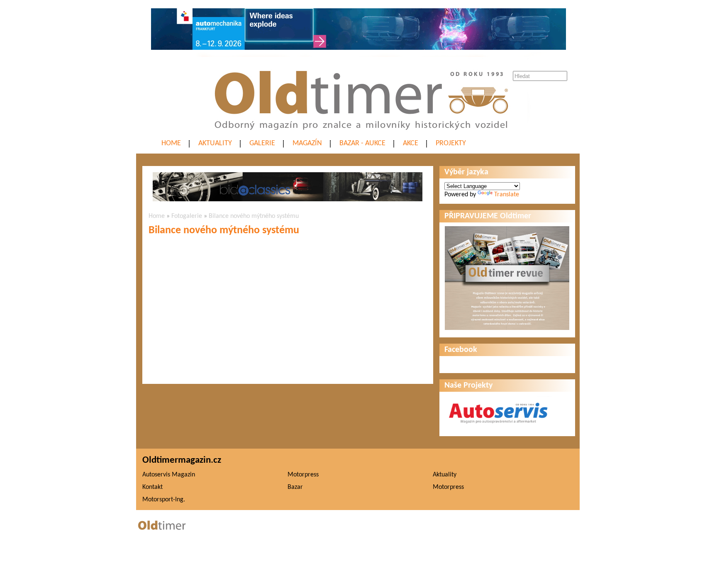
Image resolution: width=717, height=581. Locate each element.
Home (171, 143)
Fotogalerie (186, 216)
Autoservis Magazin (168, 474)
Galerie (262, 143)
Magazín (307, 143)
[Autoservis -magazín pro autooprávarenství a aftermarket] (498, 427)
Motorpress (303, 474)
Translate (506, 194)
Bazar (295, 487)
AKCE (410, 143)
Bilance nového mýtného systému (254, 216)
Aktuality (215, 143)
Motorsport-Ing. (163, 499)
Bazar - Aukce (362, 143)
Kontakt (152, 487)
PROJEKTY (451, 143)
